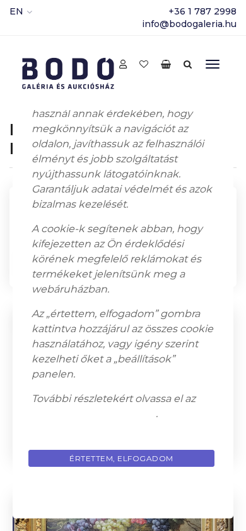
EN (16, 11)
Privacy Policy (123, 488)
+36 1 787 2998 (202, 11)
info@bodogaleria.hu (189, 24)
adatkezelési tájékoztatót (94, 414)
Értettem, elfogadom (121, 458)
